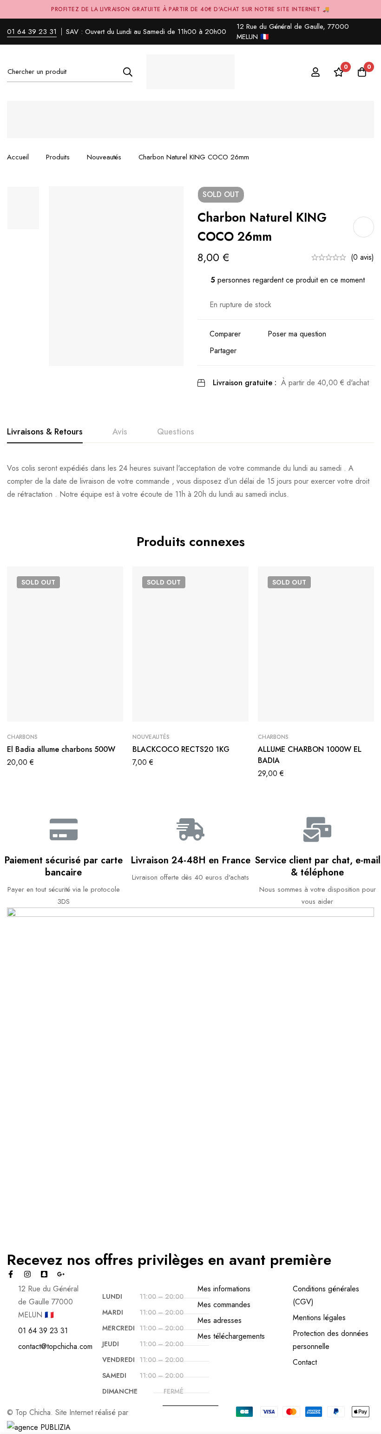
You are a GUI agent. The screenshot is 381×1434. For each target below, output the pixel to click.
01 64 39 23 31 (32, 31)
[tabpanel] (190, 481)
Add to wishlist (363, 227)
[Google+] (61, 1274)
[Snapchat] (44, 1274)
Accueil (18, 157)
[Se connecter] (315, 72)
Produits (58, 157)
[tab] (45, 432)
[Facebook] (10, 1274)
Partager (223, 350)
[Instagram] (27, 1274)
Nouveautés (104, 157)
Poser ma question (297, 334)
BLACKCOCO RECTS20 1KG (181, 749)
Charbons (22, 737)
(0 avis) (362, 257)
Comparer (225, 334)
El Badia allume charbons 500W (61, 749)
